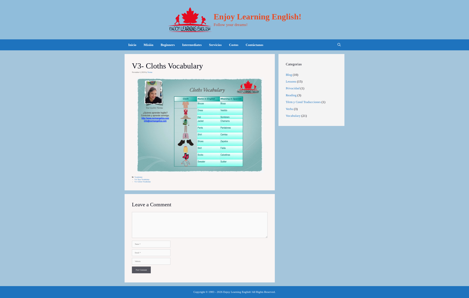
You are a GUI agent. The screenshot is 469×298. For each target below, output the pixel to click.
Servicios (215, 45)
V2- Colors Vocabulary (142, 182)
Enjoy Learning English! (257, 16)
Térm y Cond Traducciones (303, 102)
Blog (289, 75)
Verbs (289, 109)
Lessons (291, 81)
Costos (233, 45)
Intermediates (192, 45)
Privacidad (293, 88)
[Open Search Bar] (339, 44)
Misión (148, 45)
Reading (291, 95)
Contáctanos (254, 45)
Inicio (132, 45)
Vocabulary (138, 177)
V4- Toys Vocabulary (141, 179)
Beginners (168, 45)
